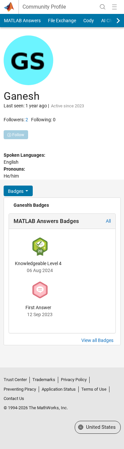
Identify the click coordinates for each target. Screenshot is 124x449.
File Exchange (62, 20)
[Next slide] (112, 20)
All (108, 221)
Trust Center (15, 379)
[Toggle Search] (102, 7)
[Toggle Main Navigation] (114, 7)
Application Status (59, 389)
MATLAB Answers (22, 20)
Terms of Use (93, 389)
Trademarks (43, 379)
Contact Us (14, 398)
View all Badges (97, 340)
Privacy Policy (74, 379)
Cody (88, 20)
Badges (16, 191)
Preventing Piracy (20, 389)
